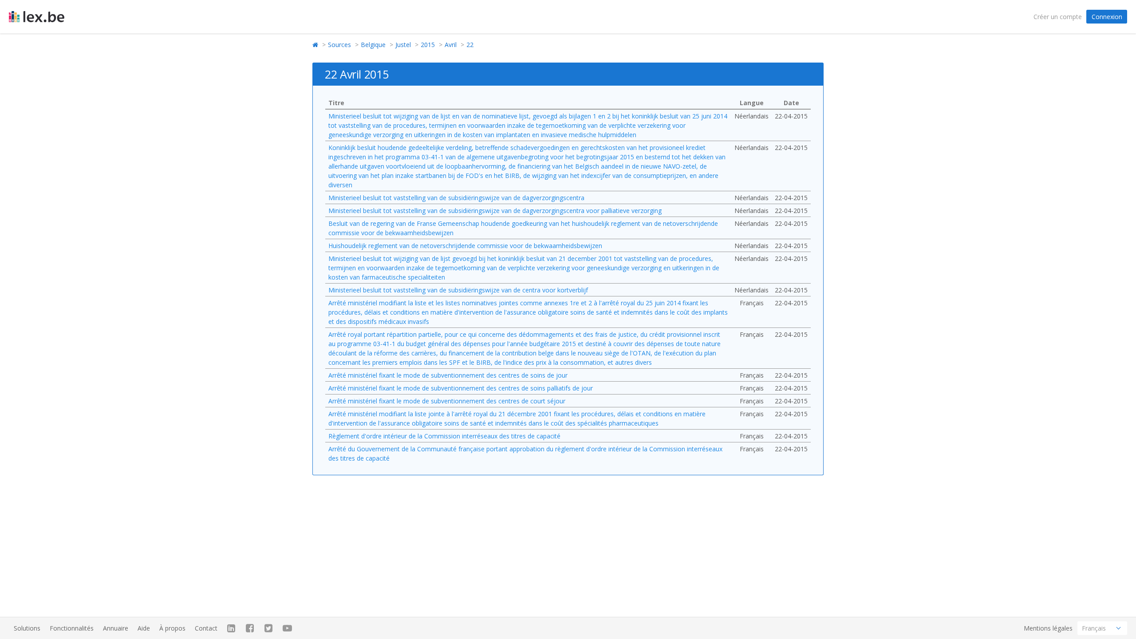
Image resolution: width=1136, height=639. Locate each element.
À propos (172, 628)
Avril (451, 44)
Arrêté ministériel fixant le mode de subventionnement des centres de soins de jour (448, 375)
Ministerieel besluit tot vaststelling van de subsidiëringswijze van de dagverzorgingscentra (456, 197)
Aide (144, 628)
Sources (339, 44)
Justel (403, 44)
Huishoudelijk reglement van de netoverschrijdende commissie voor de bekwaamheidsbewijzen (465, 245)
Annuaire (115, 628)
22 (469, 44)
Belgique (373, 44)
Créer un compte (1057, 16)
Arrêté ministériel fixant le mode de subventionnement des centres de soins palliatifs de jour (460, 388)
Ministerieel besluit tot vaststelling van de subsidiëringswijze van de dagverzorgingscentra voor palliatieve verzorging (495, 210)
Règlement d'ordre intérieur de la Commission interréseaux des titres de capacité (444, 436)
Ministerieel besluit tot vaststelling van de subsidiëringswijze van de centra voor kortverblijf (458, 290)
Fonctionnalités (72, 628)
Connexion (1107, 16)
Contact (206, 628)
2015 (428, 44)
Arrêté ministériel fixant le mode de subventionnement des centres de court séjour (446, 401)
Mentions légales (1048, 628)
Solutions (27, 628)
